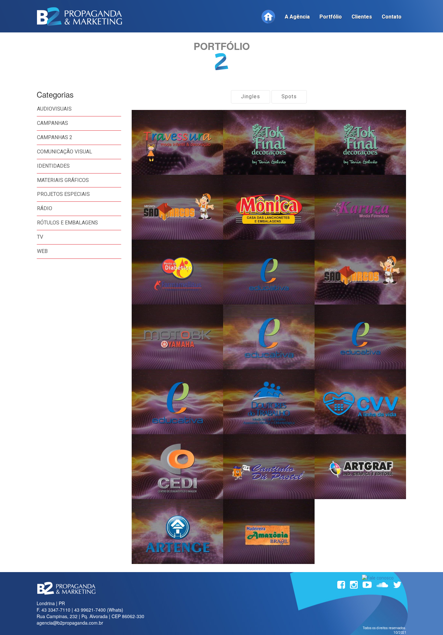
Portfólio (330, 17)
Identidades (53, 166)
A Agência (297, 17)
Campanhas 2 (54, 137)
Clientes (362, 17)
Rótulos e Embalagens (67, 223)
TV (40, 237)
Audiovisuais (54, 109)
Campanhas (52, 123)
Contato (391, 17)
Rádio (44, 208)
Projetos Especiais (63, 194)
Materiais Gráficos (63, 180)
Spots (289, 96)
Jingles (250, 96)
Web (42, 251)
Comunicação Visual (64, 152)
